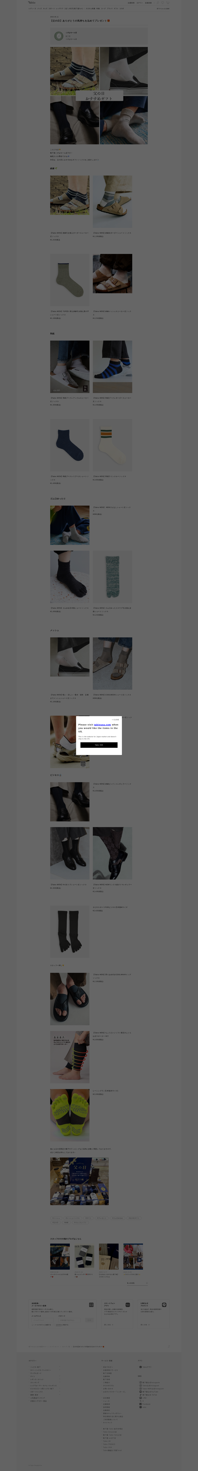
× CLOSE (115, 720)
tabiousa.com (102, 724)
